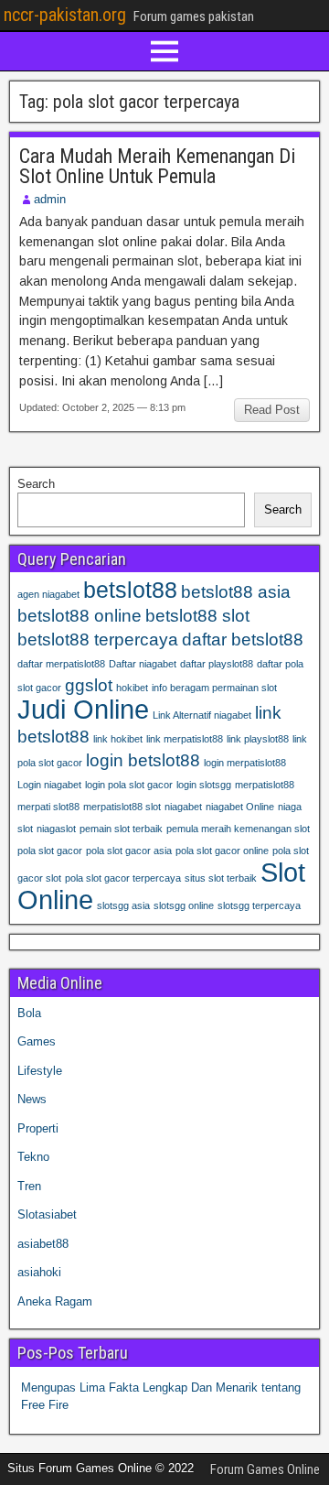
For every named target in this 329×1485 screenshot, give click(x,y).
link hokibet (118, 738)
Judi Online (83, 709)
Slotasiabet (47, 1214)
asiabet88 (43, 1244)
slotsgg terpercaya (259, 905)
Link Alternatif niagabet (202, 715)
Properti (37, 1128)
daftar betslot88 (242, 639)
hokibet (132, 687)
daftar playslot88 (216, 663)
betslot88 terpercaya (97, 639)
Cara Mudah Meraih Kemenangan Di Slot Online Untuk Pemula (157, 166)
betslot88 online (79, 615)
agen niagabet (48, 594)
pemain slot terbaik (121, 828)
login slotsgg (203, 784)
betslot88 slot (197, 615)
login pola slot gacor (129, 784)
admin (50, 199)
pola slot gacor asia (129, 850)
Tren (29, 1186)
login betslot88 (143, 760)
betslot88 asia (236, 592)
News (32, 1099)
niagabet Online (240, 806)
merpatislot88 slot (122, 806)
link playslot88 (258, 738)
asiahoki (39, 1272)
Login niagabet (49, 784)
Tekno (33, 1157)
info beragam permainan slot (214, 687)
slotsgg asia (123, 905)
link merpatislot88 (184, 738)
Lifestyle (39, 1071)
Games (36, 1041)
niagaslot (56, 828)
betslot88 (130, 590)
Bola (29, 1013)
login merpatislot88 (245, 762)
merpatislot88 (264, 784)
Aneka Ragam (54, 1301)
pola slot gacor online (222, 850)
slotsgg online (184, 905)
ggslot (88, 685)
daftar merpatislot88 (61, 663)
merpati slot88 (48, 806)
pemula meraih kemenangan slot (238, 828)
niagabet (183, 806)
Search (36, 484)
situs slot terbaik (221, 878)
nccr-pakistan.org (65, 15)
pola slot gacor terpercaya (123, 878)
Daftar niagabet (142, 663)
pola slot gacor (49, 850)
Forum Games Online (265, 1469)
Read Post (272, 410)
